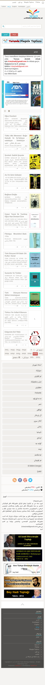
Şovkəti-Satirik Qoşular (14, 155)
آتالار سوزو (37, 421)
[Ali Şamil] (22, 541)
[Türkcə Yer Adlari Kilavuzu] (35, 318)
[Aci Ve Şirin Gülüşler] (35, 181)
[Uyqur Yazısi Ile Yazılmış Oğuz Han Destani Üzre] (35, 220)
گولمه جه (38, 444)
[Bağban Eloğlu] (35, 201)
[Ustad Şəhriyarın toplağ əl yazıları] (22, 582)
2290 (7, 350)
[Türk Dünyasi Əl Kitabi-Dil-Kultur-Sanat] (35, 260)
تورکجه (9, 6)
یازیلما (14, 34)
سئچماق (15, 358)
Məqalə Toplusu (29, 2)
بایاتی (39, 427)
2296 (13, 354)
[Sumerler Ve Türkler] (35, 279)
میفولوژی (38, 388)
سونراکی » (25, 358)
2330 (32, 358)
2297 (7, 354)
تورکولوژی (37, 376)
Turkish (3, 6)
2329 (38, 358)
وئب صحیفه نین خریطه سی (32, 656)
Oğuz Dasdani (10, 116)
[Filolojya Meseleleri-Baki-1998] (35, 240)
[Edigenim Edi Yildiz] (35, 338)
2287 (24, 350)
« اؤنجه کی (39, 350)
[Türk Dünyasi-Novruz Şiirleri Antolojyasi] (35, 299)
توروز (5, 497)
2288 (18, 350)
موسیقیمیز (38, 455)
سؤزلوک (38, 371)
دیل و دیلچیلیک (36, 382)
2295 (18, 354)
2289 (13, 350)
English (14, 6)
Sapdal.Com (18, 665)
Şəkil (39, 472)
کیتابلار (37, 637)
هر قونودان (37, 461)
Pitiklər (38, 2)
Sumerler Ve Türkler (13, 273)
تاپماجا (39, 432)
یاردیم (36, 52)
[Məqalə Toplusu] (22, 43)
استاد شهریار (36, 365)
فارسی (28, 6)
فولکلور (39, 410)
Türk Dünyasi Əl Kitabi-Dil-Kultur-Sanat (16, 255)
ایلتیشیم (14, 2)
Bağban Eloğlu (11, 195)
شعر (39, 404)
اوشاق (39, 438)
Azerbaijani (21, 6)
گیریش (5, 34)
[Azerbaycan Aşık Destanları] (22, 555)
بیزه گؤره (20, 2)
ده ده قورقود (37, 399)
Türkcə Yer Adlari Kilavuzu (16, 312)
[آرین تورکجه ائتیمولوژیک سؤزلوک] (22, 569)
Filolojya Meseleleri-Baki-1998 (16, 235)
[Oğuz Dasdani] (35, 122)
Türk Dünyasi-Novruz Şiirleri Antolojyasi (16, 294)
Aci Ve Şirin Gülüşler (13, 175)
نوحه (39, 449)
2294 (24, 354)
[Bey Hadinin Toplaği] (22, 594)
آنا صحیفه (36, 645)
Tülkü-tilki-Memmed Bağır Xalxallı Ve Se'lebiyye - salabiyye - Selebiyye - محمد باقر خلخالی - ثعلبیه (16, 139)
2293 (30, 354)
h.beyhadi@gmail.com (17, 62)
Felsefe (38, 393)
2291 (41, 354)
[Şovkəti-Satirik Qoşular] (35, 161)
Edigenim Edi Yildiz (13, 332)
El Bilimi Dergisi (34, 466)
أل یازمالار (37, 416)
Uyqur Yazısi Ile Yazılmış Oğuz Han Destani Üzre (16, 216)
